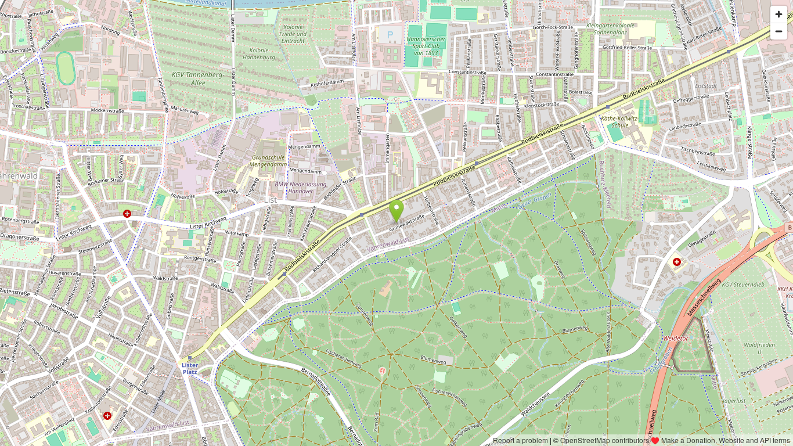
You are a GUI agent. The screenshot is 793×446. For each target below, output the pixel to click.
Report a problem (520, 440)
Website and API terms (754, 440)
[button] (397, 211)
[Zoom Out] (778, 31)
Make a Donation (688, 440)
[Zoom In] (778, 14)
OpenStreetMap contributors (604, 440)
